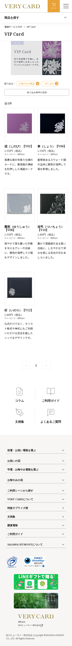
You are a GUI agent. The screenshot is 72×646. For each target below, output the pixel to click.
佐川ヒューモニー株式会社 (29, 625)
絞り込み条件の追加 (37, 92)
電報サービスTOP (13, 26)
